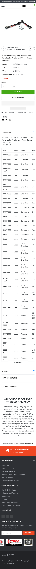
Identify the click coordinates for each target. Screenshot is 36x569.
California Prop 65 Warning (12, 505)
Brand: (4, 64)
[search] (8, 5)
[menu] (3, 5)
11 (5, 112)
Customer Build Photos (10, 481)
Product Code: (7, 74)
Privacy (4, 499)
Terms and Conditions (10, 502)
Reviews (11, 555)
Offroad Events (7, 477)
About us (5, 465)
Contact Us (6, 496)
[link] (3, 516)
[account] (29, 6)
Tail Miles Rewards (9, 471)
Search (4, 555)
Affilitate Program (8, 468)
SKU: (3, 68)
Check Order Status (9, 490)
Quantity (4, 82)
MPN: (4, 71)
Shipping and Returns (10, 493)
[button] (18, 103)
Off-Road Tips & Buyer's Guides (13, 474)
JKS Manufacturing (20, 64)
